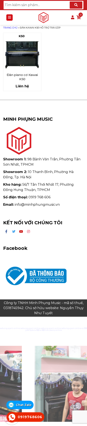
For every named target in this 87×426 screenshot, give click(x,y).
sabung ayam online (10, 328)
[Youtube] (21, 232)
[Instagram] (28, 232)
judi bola (29, 330)
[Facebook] (6, 232)
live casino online (53, 330)
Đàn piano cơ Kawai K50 (22, 77)
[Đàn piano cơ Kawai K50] (22, 52)
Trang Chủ (10, 27)
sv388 (84, 328)
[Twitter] (14, 232)
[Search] (76, 5)
